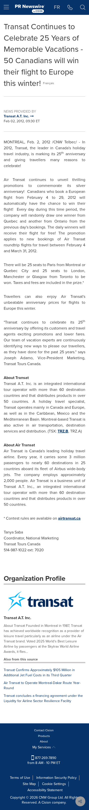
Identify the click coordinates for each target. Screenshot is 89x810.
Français (48, 83)
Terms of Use (20, 777)
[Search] (82, 7)
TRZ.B (63, 431)
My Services (42, 747)
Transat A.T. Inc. (17, 618)
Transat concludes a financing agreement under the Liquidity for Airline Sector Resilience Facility (43, 698)
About (44, 741)
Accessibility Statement (45, 790)
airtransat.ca (69, 518)
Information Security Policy (56, 777)
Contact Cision (44, 730)
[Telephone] (70, 7)
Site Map (29, 783)
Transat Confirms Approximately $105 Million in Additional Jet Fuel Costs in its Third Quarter (39, 672)
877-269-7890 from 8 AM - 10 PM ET (43, 760)
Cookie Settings (54, 783)
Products (44, 736)
